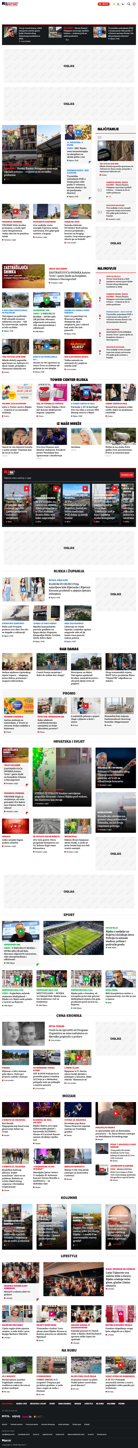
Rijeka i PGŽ (115, 38)
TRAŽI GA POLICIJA (113, 276)
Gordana (75, 446)
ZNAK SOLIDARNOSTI (74, 623)
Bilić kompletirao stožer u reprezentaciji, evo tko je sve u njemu (121, 996)
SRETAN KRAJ (70, 836)
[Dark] (123, 4)
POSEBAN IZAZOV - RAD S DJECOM (78, 172)
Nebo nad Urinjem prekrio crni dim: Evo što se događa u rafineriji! (15, 629)
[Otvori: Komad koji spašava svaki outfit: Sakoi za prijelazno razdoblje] (121, 392)
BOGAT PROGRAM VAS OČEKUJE (120, 1269)
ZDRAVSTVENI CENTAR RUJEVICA (76, 496)
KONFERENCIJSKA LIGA (12, 990)
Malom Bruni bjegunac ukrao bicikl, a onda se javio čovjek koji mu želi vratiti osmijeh (76, 844)
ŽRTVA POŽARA (56, 1026)
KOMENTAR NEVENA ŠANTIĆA (17, 164)
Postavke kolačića (17, 1424)
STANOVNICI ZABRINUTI (13, 623)
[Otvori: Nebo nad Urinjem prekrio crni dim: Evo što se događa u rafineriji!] (15, 613)
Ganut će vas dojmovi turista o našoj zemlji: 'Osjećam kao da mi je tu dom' (17, 449)
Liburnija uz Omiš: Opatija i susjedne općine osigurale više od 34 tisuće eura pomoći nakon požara (77, 632)
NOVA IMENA (112, 990)
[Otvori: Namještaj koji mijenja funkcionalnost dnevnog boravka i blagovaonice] (119, 705)
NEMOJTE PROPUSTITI (74, 1166)
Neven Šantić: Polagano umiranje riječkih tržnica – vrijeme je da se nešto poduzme (76, 32)
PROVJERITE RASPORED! (44, 221)
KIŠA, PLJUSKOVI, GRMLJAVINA (49, 789)
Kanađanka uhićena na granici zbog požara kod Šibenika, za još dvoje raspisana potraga (112, 820)
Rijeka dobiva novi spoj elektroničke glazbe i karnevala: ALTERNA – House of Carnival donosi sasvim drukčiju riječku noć (46, 1132)
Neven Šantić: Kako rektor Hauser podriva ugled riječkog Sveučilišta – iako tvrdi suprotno (119, 1230)
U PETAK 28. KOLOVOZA (75, 1120)
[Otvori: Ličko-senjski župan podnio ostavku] (15, 826)
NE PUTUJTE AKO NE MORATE (46, 836)
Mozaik (69, 1096)
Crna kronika (26, 41)
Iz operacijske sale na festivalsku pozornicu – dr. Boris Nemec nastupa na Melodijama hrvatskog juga (115, 1133)
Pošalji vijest (77, 1424)
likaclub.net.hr (101, 1434)
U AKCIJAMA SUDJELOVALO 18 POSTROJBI (14, 311)
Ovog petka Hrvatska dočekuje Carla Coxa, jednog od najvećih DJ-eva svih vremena (122, 1154)
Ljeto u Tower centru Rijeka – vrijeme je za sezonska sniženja (17, 409)
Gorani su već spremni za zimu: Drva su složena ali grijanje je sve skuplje (46, 365)
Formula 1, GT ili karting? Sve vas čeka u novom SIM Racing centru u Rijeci (85, 409)
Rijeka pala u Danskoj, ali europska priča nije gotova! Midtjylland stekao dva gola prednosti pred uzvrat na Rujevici (85, 999)
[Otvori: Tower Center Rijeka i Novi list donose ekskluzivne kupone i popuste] (52, 392)
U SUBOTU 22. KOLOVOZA (13, 1166)
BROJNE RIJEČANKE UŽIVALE (119, 1325)
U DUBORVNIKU (44, 1376)
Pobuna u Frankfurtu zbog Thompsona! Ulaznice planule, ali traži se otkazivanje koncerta (114, 776)
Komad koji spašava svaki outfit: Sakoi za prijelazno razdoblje (119, 409)
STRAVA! (6, 1067)
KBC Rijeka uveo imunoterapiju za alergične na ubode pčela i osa (77, 152)
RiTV (10, 521)
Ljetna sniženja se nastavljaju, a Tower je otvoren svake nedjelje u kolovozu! (17, 724)
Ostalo (104, 175)
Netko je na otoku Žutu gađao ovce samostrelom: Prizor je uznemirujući (119, 449)
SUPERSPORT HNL (41, 310)
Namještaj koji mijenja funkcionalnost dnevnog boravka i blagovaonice (117, 719)
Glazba (6, 1135)
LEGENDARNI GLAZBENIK (121, 1165)
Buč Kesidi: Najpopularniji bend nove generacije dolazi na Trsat (15, 1127)
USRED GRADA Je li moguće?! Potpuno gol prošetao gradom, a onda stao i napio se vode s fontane (50, 1385)
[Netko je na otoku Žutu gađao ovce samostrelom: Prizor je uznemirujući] (121, 436)
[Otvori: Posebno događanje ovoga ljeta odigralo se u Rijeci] (121, 1313)
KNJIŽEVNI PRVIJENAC (12, 1325)
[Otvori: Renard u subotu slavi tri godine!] (20, 1272)
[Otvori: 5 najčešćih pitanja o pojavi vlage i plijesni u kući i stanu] (86, 705)
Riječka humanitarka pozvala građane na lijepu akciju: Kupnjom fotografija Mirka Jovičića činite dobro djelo (46, 632)
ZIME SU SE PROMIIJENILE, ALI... (45, 358)
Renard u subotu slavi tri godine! (17, 1293)
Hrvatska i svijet (10, 240)
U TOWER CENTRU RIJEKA (83, 403)
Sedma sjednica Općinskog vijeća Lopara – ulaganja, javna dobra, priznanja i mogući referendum (16, 676)
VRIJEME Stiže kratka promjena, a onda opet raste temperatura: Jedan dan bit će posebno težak (15, 231)
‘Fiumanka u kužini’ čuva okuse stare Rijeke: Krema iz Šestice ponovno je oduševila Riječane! (52, 1332)
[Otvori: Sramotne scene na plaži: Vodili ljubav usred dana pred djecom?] (86, 1365)
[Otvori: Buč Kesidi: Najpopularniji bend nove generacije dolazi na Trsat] (15, 1109)
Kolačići (4, 1424)
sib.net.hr (36, 1434)
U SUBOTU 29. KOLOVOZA (13, 1120)
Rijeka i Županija (69, 571)
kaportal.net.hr (47, 1434)
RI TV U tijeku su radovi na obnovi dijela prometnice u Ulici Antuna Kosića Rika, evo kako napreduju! (46, 510)
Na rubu (69, 1350)
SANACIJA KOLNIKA (45, 498)
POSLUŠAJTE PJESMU (105, 1127)
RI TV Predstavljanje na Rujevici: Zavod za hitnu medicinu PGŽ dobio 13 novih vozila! (76, 510)
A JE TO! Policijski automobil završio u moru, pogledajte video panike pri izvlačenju (120, 1383)
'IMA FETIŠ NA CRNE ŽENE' (109, 163)
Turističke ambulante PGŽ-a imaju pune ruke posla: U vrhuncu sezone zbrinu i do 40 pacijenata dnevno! (121, 32)
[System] (118, 4)
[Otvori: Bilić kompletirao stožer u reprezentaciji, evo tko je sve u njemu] (121, 978)
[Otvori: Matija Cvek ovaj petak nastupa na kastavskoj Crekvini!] (78, 1156)
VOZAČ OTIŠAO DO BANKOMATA (120, 1376)
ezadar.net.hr (60, 1434)
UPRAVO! (6, 836)
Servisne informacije (48, 1424)
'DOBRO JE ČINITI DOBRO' (45, 623)
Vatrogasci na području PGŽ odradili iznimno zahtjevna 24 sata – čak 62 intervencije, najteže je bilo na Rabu (14, 322)
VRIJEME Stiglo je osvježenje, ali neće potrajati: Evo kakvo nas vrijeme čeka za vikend (14, 802)
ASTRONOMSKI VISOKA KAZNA (44, 1069)
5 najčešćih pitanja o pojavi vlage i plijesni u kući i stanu (85, 719)
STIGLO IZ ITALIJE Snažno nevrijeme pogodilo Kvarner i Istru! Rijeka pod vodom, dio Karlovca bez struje (61, 796)
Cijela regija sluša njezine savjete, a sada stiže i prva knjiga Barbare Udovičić (16, 1331)
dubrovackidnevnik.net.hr (76, 1434)
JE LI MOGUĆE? (8, 1376)
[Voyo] (16, 1416)
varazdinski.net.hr (24, 1434)
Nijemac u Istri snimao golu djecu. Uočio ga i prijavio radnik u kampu (15, 1074)
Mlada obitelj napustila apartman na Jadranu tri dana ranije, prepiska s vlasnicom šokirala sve (116, 169)
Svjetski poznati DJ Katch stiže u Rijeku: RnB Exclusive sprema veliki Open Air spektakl (86, 1335)
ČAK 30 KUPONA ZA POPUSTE (50, 403)
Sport (69, 915)
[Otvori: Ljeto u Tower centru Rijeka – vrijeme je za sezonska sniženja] (17, 392)
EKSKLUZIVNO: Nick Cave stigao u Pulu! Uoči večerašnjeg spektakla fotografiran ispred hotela (123, 1173)
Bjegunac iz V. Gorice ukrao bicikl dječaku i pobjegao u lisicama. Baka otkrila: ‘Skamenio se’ (78, 1075)
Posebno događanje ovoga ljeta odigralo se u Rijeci (119, 1330)
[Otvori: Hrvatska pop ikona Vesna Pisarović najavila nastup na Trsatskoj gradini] (78, 1109)
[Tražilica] (129, 4)
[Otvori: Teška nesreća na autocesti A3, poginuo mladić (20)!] (78, 346)
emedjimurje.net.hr (8, 1434)
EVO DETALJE (112, 927)
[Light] (114, 4)
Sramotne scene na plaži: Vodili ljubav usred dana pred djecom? (84, 1382)
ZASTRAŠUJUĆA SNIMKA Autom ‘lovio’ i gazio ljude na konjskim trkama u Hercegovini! (69, 276)
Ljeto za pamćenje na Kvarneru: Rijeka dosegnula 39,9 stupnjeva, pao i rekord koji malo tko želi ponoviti (76, 323)
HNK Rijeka (39, 331)
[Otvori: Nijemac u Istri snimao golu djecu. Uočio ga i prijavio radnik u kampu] (15, 1057)
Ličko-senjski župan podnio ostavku (12, 841)
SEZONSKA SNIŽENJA (13, 716)
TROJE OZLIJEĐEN (58, 269)
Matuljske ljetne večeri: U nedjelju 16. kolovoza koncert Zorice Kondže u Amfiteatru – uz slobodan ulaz (46, 1178)
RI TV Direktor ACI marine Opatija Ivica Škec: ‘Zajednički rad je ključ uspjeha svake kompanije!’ (105, 510)
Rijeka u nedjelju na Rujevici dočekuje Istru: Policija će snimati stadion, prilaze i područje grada (120, 938)
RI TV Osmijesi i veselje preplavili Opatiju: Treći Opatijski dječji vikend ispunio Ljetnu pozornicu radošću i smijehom (16, 506)
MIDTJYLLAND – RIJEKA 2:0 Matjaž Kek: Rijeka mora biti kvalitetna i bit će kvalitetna (51, 997)
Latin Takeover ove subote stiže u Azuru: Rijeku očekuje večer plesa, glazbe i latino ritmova (118, 1279)
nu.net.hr (91, 1434)
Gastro (41, 1340)
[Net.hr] (6, 1416)
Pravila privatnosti (32, 1424)
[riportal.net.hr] (6, 1440)
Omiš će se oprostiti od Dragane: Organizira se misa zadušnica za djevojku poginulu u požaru (68, 1033)
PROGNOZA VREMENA (12, 221)
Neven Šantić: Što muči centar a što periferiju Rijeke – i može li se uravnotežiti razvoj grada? (86, 1232)
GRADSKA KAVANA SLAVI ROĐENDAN (15, 1287)
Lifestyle (69, 1256)
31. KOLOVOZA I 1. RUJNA (75, 144)
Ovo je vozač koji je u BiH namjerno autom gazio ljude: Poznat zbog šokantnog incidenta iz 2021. (30, 33)
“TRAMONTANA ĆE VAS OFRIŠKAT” (43, 1168)
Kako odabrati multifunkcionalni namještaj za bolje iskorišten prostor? (48, 724)
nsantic (48, 1244)
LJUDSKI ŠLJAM (71, 1067)
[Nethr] (39, 1416)
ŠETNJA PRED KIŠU (58, 580)
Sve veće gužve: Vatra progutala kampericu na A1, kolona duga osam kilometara (46, 844)
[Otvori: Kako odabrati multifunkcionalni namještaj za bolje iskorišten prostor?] (52, 705)
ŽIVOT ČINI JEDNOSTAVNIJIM (51, 716)
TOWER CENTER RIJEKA (116, 403)
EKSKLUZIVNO (105, 812)
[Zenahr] (27, 1416)
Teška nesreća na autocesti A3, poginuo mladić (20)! (75, 363)
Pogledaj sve (127, 475)
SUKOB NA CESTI (72, 221)
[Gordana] (86, 436)
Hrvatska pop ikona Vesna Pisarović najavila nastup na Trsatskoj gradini (77, 1127)
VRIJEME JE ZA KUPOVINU (14, 403)
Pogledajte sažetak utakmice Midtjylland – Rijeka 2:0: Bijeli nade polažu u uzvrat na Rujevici (17, 997)
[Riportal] (10, 4)
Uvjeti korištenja (63, 1424)
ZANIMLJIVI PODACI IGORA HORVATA (76, 311)
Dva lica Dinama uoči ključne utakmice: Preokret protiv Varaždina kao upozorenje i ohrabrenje (51, 451)
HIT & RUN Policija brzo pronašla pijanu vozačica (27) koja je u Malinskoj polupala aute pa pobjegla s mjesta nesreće (46, 1079)
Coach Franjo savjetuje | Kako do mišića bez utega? (50, 674)
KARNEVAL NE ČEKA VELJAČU (42, 1121)
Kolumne (69, 1197)
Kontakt (87, 1424)
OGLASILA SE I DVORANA (110, 767)
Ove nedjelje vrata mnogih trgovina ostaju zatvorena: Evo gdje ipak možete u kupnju (46, 229)
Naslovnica (7, 1403)
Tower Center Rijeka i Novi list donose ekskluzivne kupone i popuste (51, 409)
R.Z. (67, 40)
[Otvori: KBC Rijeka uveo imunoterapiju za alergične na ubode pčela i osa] (78, 132)
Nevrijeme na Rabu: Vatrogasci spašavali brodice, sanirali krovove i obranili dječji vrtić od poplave (84, 678)
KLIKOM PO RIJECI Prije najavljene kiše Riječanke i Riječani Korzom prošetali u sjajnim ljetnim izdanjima (70, 588)
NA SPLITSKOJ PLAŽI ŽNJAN (83, 1376)
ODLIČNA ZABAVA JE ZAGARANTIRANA (80, 1326)
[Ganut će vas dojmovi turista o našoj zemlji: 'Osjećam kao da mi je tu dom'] (17, 436)
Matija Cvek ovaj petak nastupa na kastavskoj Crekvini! (76, 1172)
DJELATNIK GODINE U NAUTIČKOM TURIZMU (105, 496)
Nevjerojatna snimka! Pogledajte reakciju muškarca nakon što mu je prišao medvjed (16, 1383)
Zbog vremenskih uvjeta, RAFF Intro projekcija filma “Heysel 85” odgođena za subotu (120, 676)
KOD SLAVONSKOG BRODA (76, 356)
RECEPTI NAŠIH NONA (46, 1325)
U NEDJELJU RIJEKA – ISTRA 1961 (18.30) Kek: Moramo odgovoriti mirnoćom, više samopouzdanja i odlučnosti (44, 320)
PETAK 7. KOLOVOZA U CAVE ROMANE (123, 1146)
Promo (6, 416)
